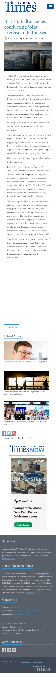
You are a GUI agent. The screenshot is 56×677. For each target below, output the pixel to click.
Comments (12, 327)
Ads (30, 438)
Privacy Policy (37, 662)
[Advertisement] (28, 292)
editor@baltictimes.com (20, 607)
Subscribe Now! (8, 558)
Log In (21, 438)
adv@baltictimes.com (22, 614)
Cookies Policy (26, 662)
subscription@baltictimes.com (27, 610)
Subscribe (8, 438)
